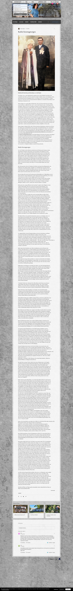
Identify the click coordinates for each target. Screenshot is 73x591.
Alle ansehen (58, 503)
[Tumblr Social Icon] (55, 559)
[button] (36, 10)
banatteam (40, 21)
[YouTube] (57, 3)
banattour (26, 21)
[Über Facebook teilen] (18, 496)
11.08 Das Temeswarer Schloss (48, 6)
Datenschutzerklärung (5, 589)
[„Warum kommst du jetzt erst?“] (20, 509)
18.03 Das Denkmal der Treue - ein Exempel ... (50, 16)
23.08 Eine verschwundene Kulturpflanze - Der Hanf (51, 5)
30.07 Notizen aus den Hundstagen (49, 7)
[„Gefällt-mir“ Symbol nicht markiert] (21, 542)
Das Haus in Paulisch (34, 514)
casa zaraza (21, 21)
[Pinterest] (53, 559)
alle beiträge (15, 21)
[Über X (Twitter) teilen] (21, 496)
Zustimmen (68, 589)
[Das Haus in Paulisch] (36, 509)
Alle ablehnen (62, 589)
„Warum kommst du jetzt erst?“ (19, 514)
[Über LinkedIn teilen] (23, 496)
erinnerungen (53, 490)
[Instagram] (52, 3)
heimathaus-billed (33, 21)
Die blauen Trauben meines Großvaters (51, 515)
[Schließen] (71, 589)
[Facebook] (55, 3)
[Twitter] (50, 559)
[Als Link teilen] (25, 496)
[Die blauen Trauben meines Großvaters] (52, 509)
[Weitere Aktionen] (54, 28)
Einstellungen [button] (56, 589)
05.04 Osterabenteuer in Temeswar (49, 15)
